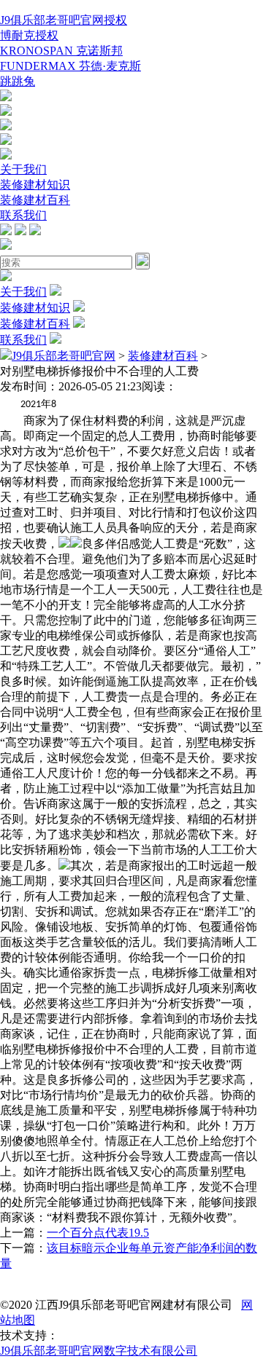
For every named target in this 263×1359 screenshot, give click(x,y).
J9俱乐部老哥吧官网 (63, 356)
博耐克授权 (29, 35)
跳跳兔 (17, 81)
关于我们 (23, 169)
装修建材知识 (35, 184)
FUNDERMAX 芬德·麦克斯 (70, 66)
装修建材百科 (35, 200)
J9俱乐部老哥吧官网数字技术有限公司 (98, 1350)
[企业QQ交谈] (6, 97)
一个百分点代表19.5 (98, 1232)
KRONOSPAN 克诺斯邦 (61, 50)
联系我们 (23, 215)
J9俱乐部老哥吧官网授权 (63, 20)
